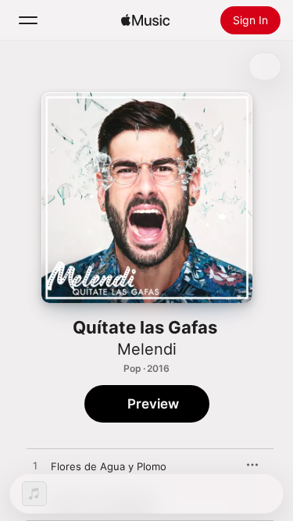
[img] (145, 20)
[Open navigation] (28, 20)
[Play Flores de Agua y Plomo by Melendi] (35, 466)
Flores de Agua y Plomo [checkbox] (108, 466)
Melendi (147, 349)
